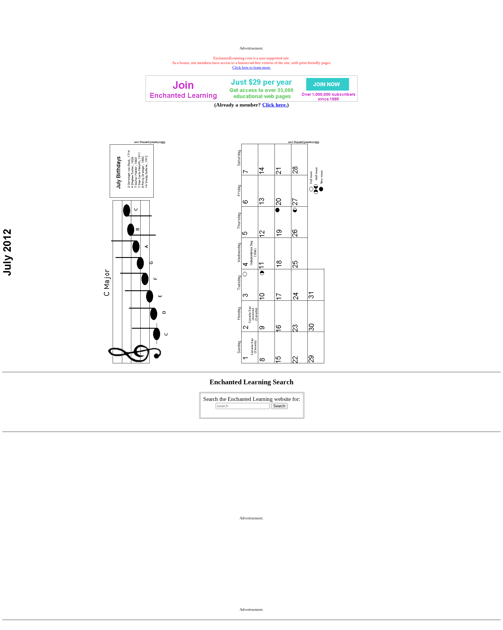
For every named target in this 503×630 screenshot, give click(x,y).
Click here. (274, 105)
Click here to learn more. (251, 67)
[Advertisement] (251, 24)
